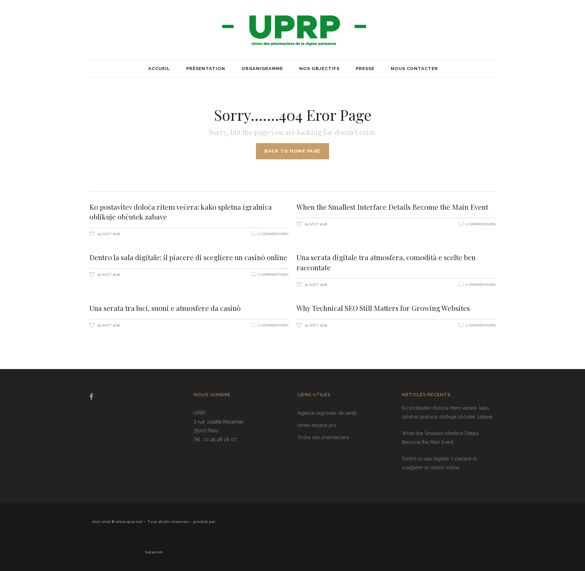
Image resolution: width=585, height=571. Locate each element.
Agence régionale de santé (327, 413)
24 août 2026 (315, 325)
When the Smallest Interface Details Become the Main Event (392, 206)
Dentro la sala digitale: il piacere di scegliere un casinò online (188, 257)
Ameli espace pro (317, 425)
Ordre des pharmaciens (323, 437)
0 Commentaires (273, 234)
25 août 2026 (108, 234)
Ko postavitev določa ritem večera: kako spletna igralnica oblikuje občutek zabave (180, 212)
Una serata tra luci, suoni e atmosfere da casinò (165, 308)
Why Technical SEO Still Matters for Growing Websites (383, 308)
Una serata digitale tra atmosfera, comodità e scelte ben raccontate (386, 262)
